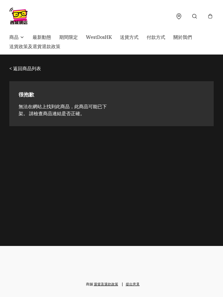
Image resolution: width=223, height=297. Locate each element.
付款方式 (156, 37)
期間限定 (68, 37)
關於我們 (182, 37)
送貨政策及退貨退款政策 (34, 46)
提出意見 (133, 284)
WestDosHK (99, 37)
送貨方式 (129, 37)
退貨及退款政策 (106, 284)
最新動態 (42, 37)
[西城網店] (18, 16)
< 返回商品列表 (25, 68)
